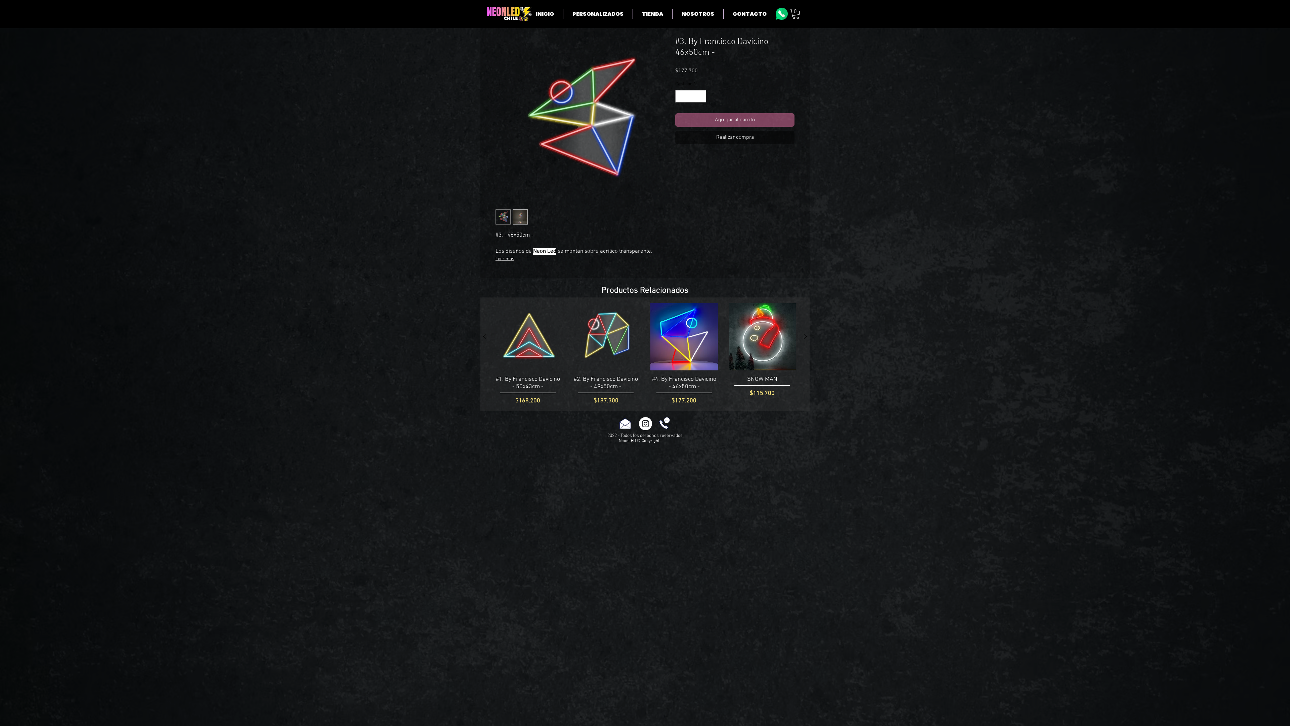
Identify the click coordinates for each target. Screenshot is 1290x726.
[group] (645, 354)
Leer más (505, 259)
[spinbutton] (691, 96)
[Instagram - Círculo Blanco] (645, 423)
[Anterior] (484, 336)
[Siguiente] (806, 336)
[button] (796, 14)
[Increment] (701, 96)
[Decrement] (680, 96)
